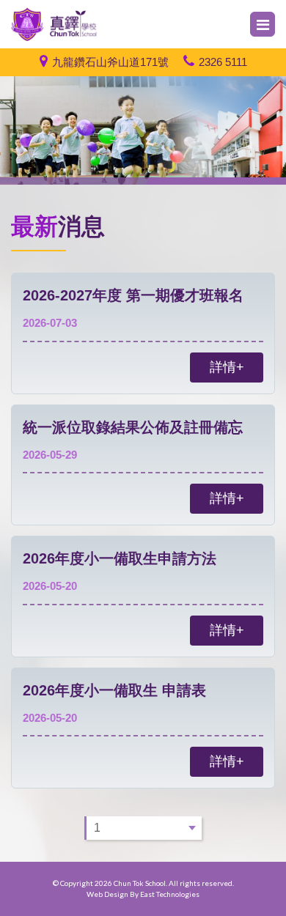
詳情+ (227, 367)
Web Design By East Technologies (143, 894)
